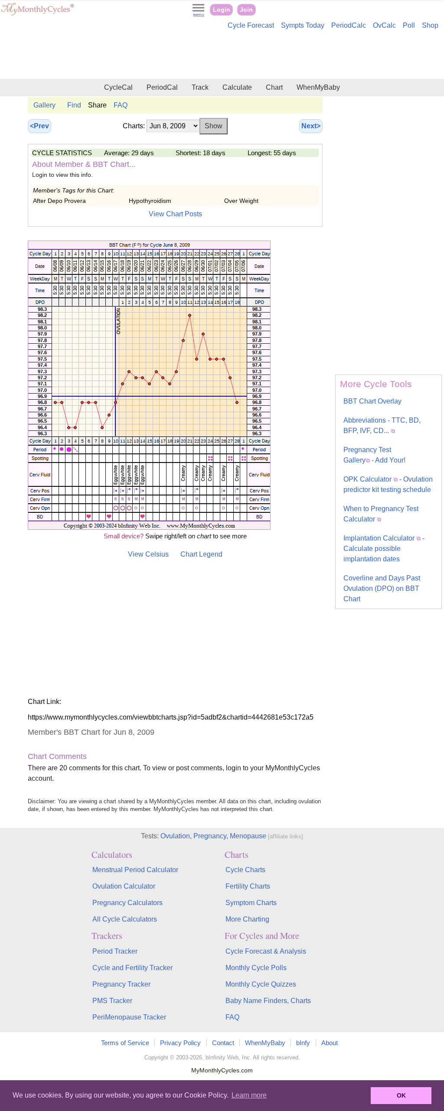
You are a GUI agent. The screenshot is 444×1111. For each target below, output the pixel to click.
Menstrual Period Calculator (135, 869)
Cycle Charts (245, 869)
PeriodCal (162, 87)
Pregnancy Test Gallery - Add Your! (374, 455)
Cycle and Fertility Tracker (132, 967)
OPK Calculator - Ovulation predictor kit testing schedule (388, 484)
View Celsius (148, 554)
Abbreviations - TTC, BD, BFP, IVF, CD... (382, 425)
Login (221, 10)
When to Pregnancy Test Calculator (380, 514)
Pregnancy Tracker (121, 984)
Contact (223, 1042)
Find (74, 105)
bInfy (303, 1042)
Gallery (44, 105)
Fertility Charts (247, 886)
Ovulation (175, 836)
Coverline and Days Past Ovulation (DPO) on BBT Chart (381, 588)
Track (200, 87)
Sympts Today (302, 25)
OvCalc (384, 25)
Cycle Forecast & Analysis (265, 951)
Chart (274, 87)
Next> (310, 126)
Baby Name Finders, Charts (268, 1000)
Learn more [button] (249, 1095)
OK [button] (401, 1095)
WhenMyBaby (318, 87)
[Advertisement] (222, 55)
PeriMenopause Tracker (129, 1017)
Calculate (237, 87)
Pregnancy (209, 836)
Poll (409, 25)
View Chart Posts (175, 214)
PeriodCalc (348, 25)
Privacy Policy (180, 1042)
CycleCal (118, 87)
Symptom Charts (251, 902)
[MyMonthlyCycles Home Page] (37, 13)
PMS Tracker (112, 1000)
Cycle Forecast (251, 25)
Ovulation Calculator (123, 886)
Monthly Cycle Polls (256, 967)
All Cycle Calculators (124, 919)
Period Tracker (114, 951)
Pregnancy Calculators (127, 902)
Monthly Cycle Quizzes (260, 984)
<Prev (39, 126)
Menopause (248, 836)
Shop (430, 25)
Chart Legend (201, 554)
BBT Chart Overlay (372, 401)
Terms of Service (125, 1042)
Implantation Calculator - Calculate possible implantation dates (383, 548)
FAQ (120, 105)
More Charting (247, 919)
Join (246, 10)
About (329, 1042)
